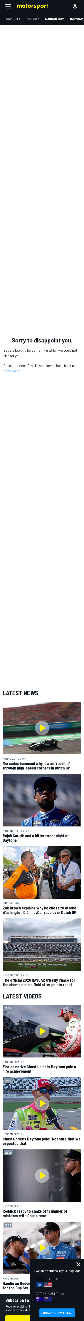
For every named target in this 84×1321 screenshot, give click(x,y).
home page (12, 371)
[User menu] (75, 6)
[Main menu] (8, 6)
